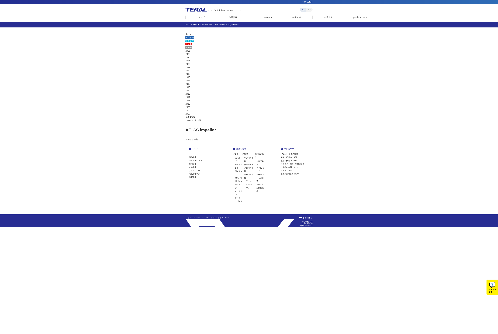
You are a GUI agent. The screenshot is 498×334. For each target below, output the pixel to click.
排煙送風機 (248, 165)
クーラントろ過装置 (260, 177)
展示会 (188, 44)
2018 (187, 77)
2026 (187, 51)
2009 (187, 107)
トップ (195, 149)
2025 (187, 54)
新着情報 (192, 177)
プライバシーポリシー (196, 218)
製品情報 (189, 37)
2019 (187, 74)
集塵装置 (260, 184)
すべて (188, 34)
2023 (187, 61)
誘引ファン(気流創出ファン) (249, 184)
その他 (188, 47)
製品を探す (241, 149)
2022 (187, 64)
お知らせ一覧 (191, 139)
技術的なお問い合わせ (290, 167)
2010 (187, 104)
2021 (187, 67)
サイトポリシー (211, 218)
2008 (187, 110)
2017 (187, 81)
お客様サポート (195, 170)
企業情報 (192, 167)
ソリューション (195, 160)
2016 (187, 84)
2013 (187, 94)
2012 (187, 97)
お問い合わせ (307, 2)
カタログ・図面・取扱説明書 (292, 164)
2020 (187, 71)
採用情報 (189, 41)
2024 (187, 57)
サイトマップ (224, 218)
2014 (187, 91)
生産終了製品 (286, 170)
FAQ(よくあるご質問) (289, 154)
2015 (187, 87)
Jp (303, 10)
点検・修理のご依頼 (289, 161)
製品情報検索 (194, 174)
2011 (187, 100)
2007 (187, 114)
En (309, 10)
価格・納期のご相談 (289, 157)
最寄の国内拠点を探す (290, 174)
